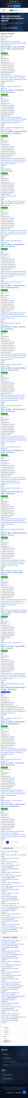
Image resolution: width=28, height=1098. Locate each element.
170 (13, 469)
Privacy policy (18, 1092)
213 (13, 150)
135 (13, 345)
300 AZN (8, 74)
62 (13, 556)
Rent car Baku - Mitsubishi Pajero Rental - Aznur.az (14, 534)
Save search (4, 38)
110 (13, 821)
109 (13, 663)
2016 (5, 143)
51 (13, 67)
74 (14, 555)
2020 (5, 462)
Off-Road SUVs (5, 539)
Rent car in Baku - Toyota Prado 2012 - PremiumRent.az (13, 805)
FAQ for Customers (7, 1074)
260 (15, 743)
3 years (16, 706)
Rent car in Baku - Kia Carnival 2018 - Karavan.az (12, 764)
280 (13, 740)
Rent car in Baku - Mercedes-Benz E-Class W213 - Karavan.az (14, 132)
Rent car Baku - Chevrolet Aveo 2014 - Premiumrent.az (13, 286)
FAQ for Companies (8, 1078)
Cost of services (7, 1058)
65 (14, 112)
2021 (5, 658)
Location (9, 41)
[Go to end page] (17, 842)
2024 (5, 256)
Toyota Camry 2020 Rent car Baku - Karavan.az (12, 451)
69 (14, 668)
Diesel (8, 340)
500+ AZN (8, 747)
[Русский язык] (11, 6)
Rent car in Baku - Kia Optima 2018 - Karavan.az (12, 91)
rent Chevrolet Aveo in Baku (8, 196)
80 (13, 385)
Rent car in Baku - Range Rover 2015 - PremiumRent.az (13, 723)
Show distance (5, 58)
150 (15, 153)
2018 (5, 101)
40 (14, 71)
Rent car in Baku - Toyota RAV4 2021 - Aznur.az (13, 647)
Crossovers (4, 250)
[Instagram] (18, 2)
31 (13, 596)
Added (5, 41)
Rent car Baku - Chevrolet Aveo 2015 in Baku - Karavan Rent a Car (13, 49)
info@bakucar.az (18, 3)
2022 (5, 421)
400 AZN (8, 157)
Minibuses (4, 333)
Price (13, 41)
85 (13, 108)
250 (13, 148)
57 (13, 670)
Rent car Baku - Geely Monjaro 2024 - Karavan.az (13, 245)
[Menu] (3, 10)
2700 (11, 704)
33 (13, 72)
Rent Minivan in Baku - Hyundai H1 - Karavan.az (13, 328)
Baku (2, 57)
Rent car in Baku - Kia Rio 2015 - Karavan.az (13, 204)
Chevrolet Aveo (7, 171)
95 (13, 664)
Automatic (12, 64)
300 (13, 738)
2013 (5, 180)
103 (13, 551)
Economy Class (5, 55)
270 (14, 742)
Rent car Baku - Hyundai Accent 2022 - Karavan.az (13, 410)
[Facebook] (10, 2)
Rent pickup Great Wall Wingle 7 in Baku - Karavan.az (13, 688)
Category (5, 1032)
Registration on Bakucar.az (9, 1061)
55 (13, 114)
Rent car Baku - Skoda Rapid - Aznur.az (12, 573)
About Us (5, 1054)
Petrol (8, 62)
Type (4, 1036)
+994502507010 (10, 3)
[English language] (8, 6)
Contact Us (6, 1065)
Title (2, 41)
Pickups (3, 694)
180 (13, 261)
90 (13, 350)
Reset (9, 1041)
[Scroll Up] (24, 1092)
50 (13, 189)
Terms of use (10, 1092)
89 (13, 553)
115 (15, 349)
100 (13, 107)
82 (13, 666)
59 (13, 589)
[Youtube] (15, 2)
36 (14, 225)
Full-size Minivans (6, 769)
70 (13, 386)
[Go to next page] (15, 842)
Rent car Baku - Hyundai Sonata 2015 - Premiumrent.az (13, 369)
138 (14, 155)
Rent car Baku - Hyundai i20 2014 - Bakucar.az (13, 613)
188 (14, 151)
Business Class (5, 137)
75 (13, 110)
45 (13, 69)
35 (13, 309)
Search (6, 1041)
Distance (17, 41)
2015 (5, 60)
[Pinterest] (13, 2)
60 (13, 65)
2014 (5, 297)
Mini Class (4, 618)
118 (13, 550)
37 (14, 594)
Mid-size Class (5, 96)
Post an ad (17, 6)
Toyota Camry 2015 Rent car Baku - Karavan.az (12, 493)
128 (14, 783)
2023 (5, 544)
